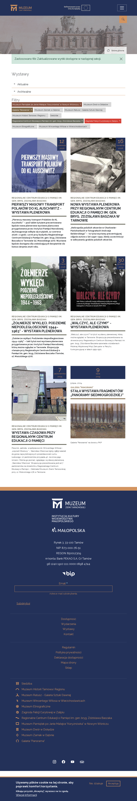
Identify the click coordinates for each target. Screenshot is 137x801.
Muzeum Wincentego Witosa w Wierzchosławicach (53, 700)
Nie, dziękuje (96, 783)
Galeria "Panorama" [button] (21, 110)
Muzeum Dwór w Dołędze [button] (96, 104)
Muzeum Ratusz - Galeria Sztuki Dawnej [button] (83, 110)
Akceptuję (113, 783)
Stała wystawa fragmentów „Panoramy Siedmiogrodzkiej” (97, 393)
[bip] (68, 573)
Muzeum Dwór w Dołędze (38, 729)
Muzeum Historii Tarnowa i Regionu (43, 689)
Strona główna (117, 50)
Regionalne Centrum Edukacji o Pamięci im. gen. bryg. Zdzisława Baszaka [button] (46, 121)
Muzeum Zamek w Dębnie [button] (47, 110)
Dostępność (68, 619)
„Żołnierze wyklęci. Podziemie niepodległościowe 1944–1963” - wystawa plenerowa (39, 327)
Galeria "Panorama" (33, 741)
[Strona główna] (22, 8)
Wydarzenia (68, 624)
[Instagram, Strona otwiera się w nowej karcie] (54, 762)
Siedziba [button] (54, 115)
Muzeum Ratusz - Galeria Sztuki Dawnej (46, 695)
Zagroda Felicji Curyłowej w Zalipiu (43, 712)
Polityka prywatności (68, 652)
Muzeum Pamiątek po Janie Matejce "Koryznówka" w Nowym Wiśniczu (65, 723)
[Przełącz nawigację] (122, 8)
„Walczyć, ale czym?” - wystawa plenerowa (91, 325)
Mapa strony (68, 662)
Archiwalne (24, 91)
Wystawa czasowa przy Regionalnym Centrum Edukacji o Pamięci (33, 437)
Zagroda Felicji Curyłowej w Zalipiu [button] (101, 121)
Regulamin (68, 647)
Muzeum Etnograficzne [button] (23, 126)
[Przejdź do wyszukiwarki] (123, 19)
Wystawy (69, 629)
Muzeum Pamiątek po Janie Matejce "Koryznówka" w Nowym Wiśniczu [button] (46, 104)
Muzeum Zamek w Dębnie (38, 735)
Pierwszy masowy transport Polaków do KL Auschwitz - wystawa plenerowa (38, 208)
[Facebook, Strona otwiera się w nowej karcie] (63, 762)
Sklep (68, 667)
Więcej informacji (26, 795)
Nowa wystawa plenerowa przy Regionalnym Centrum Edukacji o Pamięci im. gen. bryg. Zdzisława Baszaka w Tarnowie (96, 212)
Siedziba (27, 683)
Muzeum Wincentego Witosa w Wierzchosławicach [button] (63, 126)
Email (62, 583)
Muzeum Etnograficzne (36, 706)
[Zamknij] (121, 59)
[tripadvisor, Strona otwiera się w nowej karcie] (82, 762)
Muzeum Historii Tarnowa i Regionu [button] (29, 115)
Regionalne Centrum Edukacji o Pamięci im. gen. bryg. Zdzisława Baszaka (67, 718)
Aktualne (22, 84)
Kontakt (69, 634)
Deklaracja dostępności (68, 657)
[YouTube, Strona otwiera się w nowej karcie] (72, 762)
